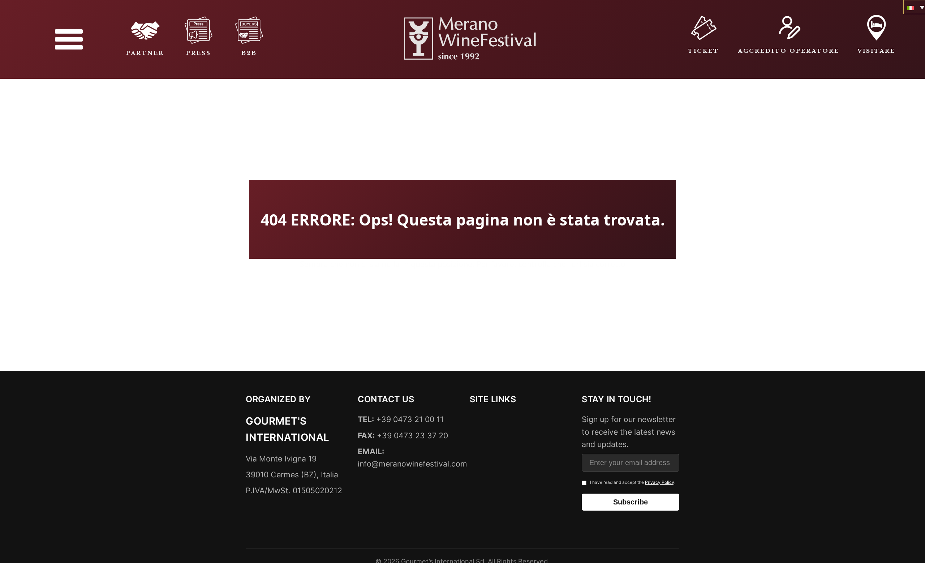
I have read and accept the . (632, 482)
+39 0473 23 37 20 (403, 435)
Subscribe (630, 502)
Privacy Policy (659, 482)
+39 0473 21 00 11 (401, 419)
